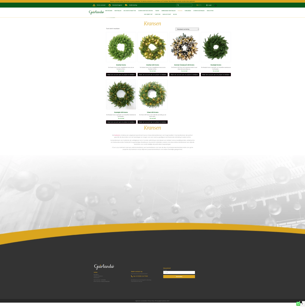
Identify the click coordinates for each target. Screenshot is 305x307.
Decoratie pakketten (130, 10)
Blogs (175, 14)
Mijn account (167, 14)
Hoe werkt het (148, 14)
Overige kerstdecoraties (145, 10)
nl (197, 5)
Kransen (180, 10)
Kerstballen (118, 10)
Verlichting (210, 10)
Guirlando (117, 135)
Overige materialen (198, 10)
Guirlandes (188, 10)
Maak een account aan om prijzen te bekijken (121, 74)
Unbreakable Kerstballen (168, 10)
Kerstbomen (108, 10)
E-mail (165, 270)
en (200, 5)
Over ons (157, 14)
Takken (157, 10)
